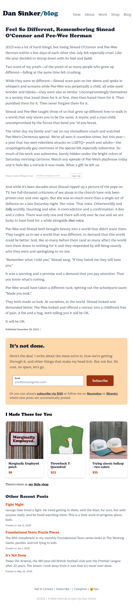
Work (103, 14)
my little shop (38, 484)
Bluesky (112, 393)
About (89, 14)
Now (77, 14)
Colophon (80, 589)
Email (17, 378)
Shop (115, 14)
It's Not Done (16, 555)
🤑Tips (94, 589)
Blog (127, 14)
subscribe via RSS (50, 393)
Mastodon (94, 393)
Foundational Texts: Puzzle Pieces (32, 532)
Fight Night (15, 504)
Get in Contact (43, 589)
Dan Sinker (22, 13)
